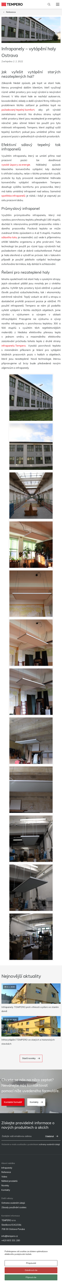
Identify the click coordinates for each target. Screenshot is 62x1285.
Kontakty (34, 1102)
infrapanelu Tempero (13, 345)
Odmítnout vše (31, 1270)
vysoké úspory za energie (15, 164)
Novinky (5, 1185)
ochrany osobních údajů (49, 1144)
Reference (11, 12)
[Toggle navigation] (57, 4)
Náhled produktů (9, 1181)
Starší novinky (29, 1058)
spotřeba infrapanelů (13, 195)
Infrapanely (6, 1167)
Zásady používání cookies (13, 1207)
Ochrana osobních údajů (13, 1202)
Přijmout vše (31, 1277)
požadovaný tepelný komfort (17, 109)
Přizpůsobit (31, 1263)
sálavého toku (9, 237)
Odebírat (49, 1136)
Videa (4, 1176)
